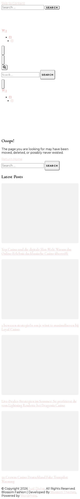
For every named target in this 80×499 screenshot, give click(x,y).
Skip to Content (13, 3)
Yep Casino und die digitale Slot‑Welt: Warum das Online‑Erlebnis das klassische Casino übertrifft (36, 251)
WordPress (28, 496)
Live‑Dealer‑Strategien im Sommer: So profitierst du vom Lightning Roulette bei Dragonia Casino (38, 403)
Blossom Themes (63, 492)
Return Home (11, 159)
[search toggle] (4, 67)
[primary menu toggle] (2, 50)
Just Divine (36, 488)
